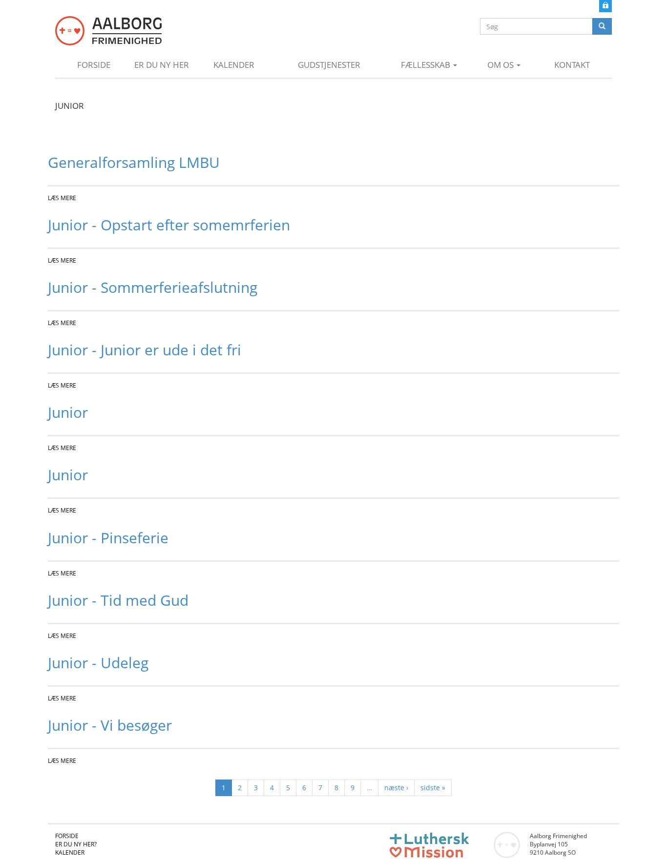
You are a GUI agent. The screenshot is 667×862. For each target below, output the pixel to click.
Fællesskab (426, 64)
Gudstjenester (329, 64)
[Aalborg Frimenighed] (108, 30)
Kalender (233, 64)
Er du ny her (161, 64)
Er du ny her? (76, 844)
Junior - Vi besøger (110, 725)
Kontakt (572, 64)
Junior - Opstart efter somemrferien (169, 225)
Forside (93, 64)
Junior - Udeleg (98, 663)
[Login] (605, 5)
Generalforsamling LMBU (134, 162)
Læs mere (62, 198)
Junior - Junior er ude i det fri (144, 350)
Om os (501, 64)
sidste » (432, 787)
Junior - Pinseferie (108, 538)
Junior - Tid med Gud (118, 600)
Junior (68, 412)
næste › (396, 787)
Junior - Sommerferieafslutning (152, 287)
